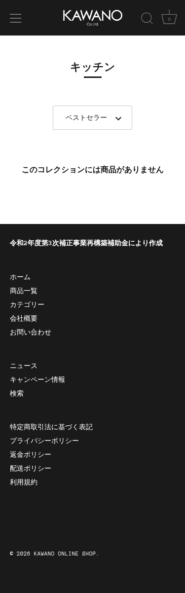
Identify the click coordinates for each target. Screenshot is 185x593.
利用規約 (23, 482)
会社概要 (23, 318)
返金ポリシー (30, 454)
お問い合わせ (30, 332)
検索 (17, 393)
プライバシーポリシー (44, 441)
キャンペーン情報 (37, 379)
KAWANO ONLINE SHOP (65, 554)
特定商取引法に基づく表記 (51, 427)
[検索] (147, 20)
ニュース (23, 366)
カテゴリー (27, 304)
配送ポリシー (30, 468)
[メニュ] (16, 18)
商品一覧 (23, 291)
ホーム (20, 277)
